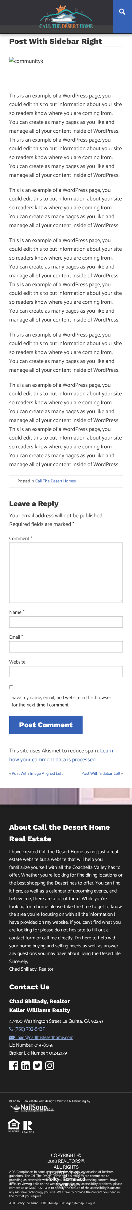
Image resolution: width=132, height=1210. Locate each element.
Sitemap (32, 1203)
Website (17, 662)
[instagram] (51, 1068)
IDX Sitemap (49, 1203)
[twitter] (39, 1068)
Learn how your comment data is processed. (61, 755)
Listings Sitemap (72, 1203)
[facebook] (15, 1068)
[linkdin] (27, 1068)
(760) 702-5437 (29, 1028)
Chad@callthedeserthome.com (43, 1037)
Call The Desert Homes (55, 481)
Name (17, 612)
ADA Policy (17, 1203)
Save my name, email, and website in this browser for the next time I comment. (61, 701)
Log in (90, 1203)
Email (16, 637)
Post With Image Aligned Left (37, 773)
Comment (20, 538)
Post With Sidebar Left (100, 773)
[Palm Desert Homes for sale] (66, 16)
